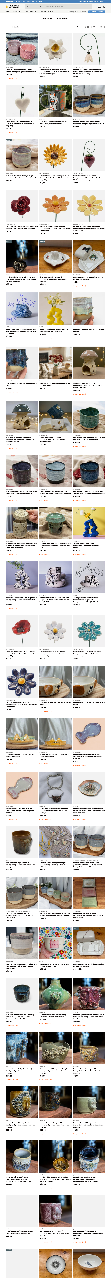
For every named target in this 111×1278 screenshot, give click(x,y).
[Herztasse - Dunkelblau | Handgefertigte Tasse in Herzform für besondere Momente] (89, 471)
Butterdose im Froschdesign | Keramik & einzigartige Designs (88, 278)
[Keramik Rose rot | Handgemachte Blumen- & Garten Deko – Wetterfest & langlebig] (22, 206)
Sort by (8, 27)
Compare (80, 27)
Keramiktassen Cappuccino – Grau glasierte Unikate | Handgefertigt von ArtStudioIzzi (19, 915)
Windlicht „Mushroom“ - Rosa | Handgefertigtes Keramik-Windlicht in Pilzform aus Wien (87, 385)
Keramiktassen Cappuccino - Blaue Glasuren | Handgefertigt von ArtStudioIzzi (89, 123)
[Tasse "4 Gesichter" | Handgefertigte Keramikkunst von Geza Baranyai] (22, 1211)
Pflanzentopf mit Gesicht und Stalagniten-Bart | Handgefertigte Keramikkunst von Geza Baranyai (89, 1017)
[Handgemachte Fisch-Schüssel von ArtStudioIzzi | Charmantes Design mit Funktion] (89, 734)
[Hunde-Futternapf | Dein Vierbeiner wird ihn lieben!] (55, 682)
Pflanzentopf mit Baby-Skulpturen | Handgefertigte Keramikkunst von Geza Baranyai (20, 1071)
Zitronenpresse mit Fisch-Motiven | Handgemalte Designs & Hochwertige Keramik (53, 279)
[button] (104, 6)
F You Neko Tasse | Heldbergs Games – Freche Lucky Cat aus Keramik (53, 123)
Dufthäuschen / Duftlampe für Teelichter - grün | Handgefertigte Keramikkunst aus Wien (55, 546)
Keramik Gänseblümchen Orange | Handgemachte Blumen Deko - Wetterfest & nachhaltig (55, 228)
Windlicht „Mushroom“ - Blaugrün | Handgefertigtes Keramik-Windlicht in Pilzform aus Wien (20, 439)
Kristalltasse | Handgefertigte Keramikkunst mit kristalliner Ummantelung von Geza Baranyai (18, 1179)
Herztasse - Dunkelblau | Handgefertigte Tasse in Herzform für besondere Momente (88, 492)
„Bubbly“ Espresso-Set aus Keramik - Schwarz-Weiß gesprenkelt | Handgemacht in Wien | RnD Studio (86, 600)
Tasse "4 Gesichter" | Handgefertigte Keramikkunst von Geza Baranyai (19, 1232)
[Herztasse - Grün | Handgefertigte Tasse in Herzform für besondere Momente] (89, 417)
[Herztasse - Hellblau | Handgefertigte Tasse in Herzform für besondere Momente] (55, 471)
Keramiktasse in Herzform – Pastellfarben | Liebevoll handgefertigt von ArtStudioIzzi (55, 914)
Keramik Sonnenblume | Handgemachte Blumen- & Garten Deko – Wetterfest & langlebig (54, 178)
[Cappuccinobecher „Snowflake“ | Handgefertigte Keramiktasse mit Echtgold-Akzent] (55, 417)
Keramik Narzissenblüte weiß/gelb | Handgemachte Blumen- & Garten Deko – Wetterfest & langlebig (54, 72)
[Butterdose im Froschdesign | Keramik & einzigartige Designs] (89, 256)
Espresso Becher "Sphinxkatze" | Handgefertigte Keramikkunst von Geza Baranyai (20, 865)
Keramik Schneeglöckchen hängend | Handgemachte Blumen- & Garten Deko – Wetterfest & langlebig (88, 72)
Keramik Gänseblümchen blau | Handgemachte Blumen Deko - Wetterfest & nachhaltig (21, 704)
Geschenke (17, 12)
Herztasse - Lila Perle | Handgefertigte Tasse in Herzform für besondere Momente (21, 177)
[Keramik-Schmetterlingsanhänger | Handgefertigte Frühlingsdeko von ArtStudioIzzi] (55, 842)
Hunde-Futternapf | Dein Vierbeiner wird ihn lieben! (55, 703)
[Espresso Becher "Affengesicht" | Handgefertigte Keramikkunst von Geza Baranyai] (55, 1102)
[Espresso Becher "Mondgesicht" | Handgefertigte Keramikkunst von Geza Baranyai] (89, 1048)
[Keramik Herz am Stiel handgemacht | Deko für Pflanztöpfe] (55, 363)
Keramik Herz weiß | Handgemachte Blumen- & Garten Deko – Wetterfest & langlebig (20, 124)
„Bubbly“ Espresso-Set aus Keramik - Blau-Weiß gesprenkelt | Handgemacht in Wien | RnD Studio (21, 331)
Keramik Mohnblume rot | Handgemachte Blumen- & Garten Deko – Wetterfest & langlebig (21, 654)
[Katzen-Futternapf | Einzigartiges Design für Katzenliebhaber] (22, 734)
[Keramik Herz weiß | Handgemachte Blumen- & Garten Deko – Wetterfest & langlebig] (22, 101)
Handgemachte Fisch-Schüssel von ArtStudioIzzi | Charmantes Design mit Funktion (87, 756)
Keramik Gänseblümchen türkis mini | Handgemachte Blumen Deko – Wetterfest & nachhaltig (89, 654)
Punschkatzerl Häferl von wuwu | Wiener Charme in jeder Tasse (54, 965)
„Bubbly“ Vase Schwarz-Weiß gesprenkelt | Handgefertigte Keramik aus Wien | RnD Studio (21, 600)
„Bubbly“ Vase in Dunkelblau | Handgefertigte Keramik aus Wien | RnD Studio (88, 546)
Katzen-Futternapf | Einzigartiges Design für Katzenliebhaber (21, 755)
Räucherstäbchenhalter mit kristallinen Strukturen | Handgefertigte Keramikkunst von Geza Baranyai (21, 279)
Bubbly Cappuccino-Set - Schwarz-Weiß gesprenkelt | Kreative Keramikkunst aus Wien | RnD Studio (54, 600)
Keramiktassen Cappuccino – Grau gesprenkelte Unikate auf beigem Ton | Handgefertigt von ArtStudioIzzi (87, 865)
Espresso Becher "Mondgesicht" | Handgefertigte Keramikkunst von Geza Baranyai (88, 1071)
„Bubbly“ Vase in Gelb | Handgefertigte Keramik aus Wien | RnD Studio (53, 330)
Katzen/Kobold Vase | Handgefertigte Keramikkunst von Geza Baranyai (53, 1016)
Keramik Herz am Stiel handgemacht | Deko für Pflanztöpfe (55, 384)
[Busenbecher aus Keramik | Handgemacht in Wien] (89, 308)
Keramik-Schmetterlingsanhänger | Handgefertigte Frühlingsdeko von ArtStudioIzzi (52, 865)
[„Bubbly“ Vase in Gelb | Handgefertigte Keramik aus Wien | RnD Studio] (55, 308)
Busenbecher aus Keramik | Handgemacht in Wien (88, 330)
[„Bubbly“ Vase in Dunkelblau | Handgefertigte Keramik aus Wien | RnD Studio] (89, 523)
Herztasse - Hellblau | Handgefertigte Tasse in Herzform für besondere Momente (55, 492)
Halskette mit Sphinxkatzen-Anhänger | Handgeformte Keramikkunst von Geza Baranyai (54, 811)
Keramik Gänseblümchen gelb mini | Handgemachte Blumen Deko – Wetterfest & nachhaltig (89, 228)
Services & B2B (45, 12)
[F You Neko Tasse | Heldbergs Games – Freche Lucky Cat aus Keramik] (55, 101)
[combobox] (58, 6)
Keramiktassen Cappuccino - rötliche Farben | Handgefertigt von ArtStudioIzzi (21, 71)
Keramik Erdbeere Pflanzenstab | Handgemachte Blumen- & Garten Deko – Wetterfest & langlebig (88, 178)
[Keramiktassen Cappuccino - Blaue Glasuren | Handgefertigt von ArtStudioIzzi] (89, 101)
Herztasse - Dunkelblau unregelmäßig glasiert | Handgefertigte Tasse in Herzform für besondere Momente (20, 1017)
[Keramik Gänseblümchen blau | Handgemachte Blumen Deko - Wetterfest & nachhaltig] (22, 682)
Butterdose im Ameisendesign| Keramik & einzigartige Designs (88, 965)
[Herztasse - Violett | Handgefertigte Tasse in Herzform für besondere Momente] (22, 471)
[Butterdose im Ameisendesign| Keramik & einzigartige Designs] (89, 943)
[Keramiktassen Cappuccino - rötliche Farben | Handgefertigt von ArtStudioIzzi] (22, 49)
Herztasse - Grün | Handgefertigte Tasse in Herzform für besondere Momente (89, 438)
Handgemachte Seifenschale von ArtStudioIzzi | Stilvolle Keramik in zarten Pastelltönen (88, 915)
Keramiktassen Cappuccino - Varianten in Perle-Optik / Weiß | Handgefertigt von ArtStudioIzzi (21, 966)
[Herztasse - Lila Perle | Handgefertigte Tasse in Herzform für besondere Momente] (22, 155)
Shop (7, 12)
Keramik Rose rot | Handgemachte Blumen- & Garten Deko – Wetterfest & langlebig (22, 227)
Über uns (83, 12)
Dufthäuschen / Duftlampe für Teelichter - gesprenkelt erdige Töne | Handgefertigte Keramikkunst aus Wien (21, 546)
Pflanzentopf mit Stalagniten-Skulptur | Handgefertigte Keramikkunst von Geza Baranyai (54, 1071)
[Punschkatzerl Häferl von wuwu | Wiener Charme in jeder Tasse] (55, 943)
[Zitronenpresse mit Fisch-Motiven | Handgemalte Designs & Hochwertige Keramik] (55, 256)
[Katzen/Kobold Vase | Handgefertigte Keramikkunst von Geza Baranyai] (55, 994)
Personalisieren (31, 12)
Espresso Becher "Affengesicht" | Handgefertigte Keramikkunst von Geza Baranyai (54, 1125)
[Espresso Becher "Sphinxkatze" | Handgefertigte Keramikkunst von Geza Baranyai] (22, 842)
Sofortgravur (73, 12)
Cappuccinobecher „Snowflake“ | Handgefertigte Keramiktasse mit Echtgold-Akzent (52, 439)
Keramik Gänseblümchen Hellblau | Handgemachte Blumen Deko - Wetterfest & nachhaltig (55, 654)
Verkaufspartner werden (87, 1)
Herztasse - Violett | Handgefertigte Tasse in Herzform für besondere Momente (21, 492)
